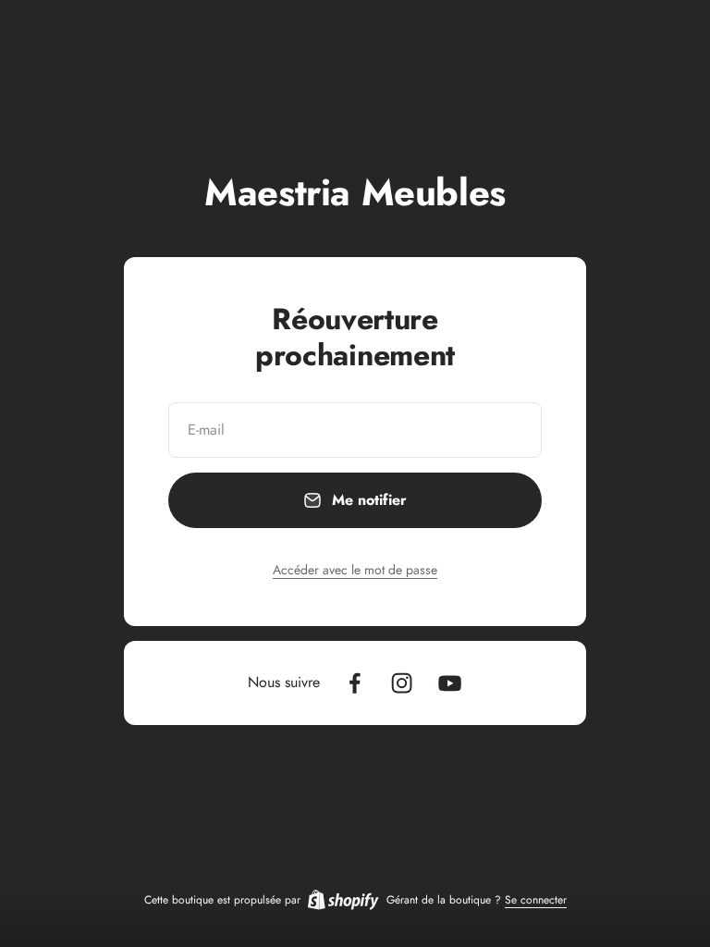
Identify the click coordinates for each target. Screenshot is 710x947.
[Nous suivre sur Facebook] (354, 682)
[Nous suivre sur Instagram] (401, 682)
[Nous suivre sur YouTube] (449, 682)
